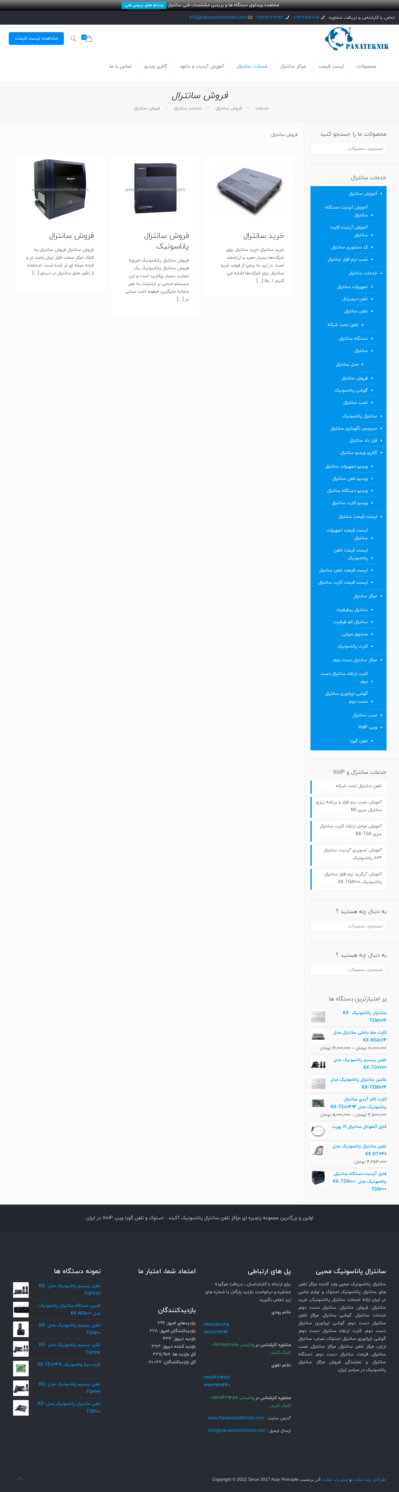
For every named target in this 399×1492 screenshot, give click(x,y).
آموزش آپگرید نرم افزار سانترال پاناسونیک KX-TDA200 (353, 878)
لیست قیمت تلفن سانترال (343, 570)
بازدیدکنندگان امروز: (177, 1331)
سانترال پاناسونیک (359, 416)
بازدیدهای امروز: (180, 1323)
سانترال (361, 351)
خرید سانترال (263, 236)
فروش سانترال (228, 108)
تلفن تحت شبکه (342, 325)
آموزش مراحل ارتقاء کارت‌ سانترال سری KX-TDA (351, 830)
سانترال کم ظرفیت (351, 622)
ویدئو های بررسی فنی (144, 5)
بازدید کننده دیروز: (178, 1347)
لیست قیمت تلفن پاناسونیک (351, 554)
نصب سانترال (355, 403)
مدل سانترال (347, 365)
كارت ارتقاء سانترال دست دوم (344, 678)
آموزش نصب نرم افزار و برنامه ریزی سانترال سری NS (349, 806)
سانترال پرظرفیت (352, 610)
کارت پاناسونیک (352, 646)
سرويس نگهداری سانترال (353, 428)
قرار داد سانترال (363, 441)
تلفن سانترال (356, 311)
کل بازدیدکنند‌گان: (178, 1362)
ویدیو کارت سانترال (350, 503)
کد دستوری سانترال (349, 247)
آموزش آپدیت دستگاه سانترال (346, 211)
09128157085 (306, 18)
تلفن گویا (359, 741)
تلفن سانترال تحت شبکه (359, 786)
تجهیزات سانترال (352, 287)
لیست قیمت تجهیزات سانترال (347, 534)
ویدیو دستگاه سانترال (347, 491)
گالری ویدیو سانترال (358, 453)
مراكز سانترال (365, 596)
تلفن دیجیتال (355, 299)
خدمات (262, 108)
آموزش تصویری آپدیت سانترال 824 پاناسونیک (353, 854)
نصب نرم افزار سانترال (348, 259)
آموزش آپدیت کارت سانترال (349, 231)
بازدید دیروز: (184, 1339)
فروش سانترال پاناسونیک (166, 241)
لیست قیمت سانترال (357, 517)
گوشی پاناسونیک (351, 390)
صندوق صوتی (355, 634)
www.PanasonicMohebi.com (236, 1418)
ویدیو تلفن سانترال (350, 479)
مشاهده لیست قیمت (36, 38)
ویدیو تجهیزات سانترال (346, 466)
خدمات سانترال (187, 108)
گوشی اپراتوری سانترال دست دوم (346, 698)
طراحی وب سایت (369, 1479)
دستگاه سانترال (353, 339)
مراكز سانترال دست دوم (355, 660)
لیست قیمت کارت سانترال (343, 582)
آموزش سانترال (363, 194)
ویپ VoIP (367, 727)
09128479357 (270, 18)
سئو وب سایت (335, 1479)
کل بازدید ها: (183, 1354)
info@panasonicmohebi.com (217, 18)
